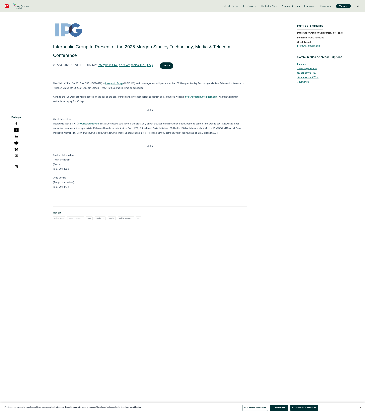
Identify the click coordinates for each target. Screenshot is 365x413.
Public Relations (125, 218)
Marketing (100, 218)
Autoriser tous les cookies (304, 408)
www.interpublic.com (88, 123)
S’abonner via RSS (306, 73)
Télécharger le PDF (307, 68)
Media (111, 218)
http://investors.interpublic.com (201, 96)
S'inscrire (343, 6)
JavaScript (303, 81)
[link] (231, 6)
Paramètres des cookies (255, 408)
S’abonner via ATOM (308, 77)
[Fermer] (360, 408)
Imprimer (302, 64)
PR (138, 218)
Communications (76, 218)
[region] (182, 408)
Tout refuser (279, 408)
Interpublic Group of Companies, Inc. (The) (125, 65)
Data (89, 218)
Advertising (59, 218)
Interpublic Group (114, 83)
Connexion (325, 6)
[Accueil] (17, 6)
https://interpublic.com (308, 45)
